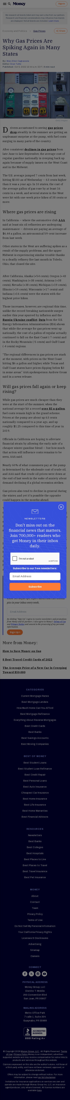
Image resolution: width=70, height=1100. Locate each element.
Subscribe (35, 586)
